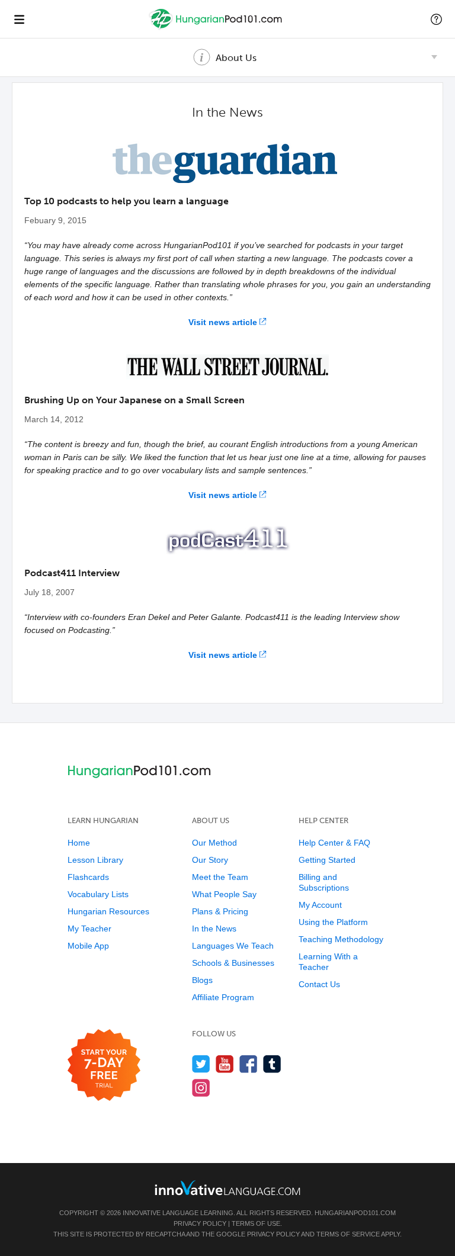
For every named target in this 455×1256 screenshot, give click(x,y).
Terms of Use (256, 1223)
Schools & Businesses (233, 963)
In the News (214, 928)
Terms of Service (348, 1234)
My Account (320, 905)
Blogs (202, 980)
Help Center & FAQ (334, 842)
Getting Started (327, 860)
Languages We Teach (233, 945)
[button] (436, 19)
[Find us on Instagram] (201, 1087)
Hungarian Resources (108, 911)
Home (79, 842)
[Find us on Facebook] (248, 1064)
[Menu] (19, 19)
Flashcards (88, 877)
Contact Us (319, 984)
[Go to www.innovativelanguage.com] (227, 1188)
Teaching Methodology (341, 939)
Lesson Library (95, 860)
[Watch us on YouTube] (225, 1064)
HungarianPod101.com (355, 1212)
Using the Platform (333, 922)
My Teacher (89, 928)
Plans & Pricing (220, 911)
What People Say (224, 894)
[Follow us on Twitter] (201, 1064)
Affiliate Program (223, 997)
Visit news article (222, 322)
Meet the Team (220, 877)
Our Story (210, 860)
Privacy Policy (200, 1223)
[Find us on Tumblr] (272, 1064)
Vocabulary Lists (98, 894)
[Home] (217, 28)
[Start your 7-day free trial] (104, 1065)
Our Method (214, 842)
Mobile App (88, 945)
